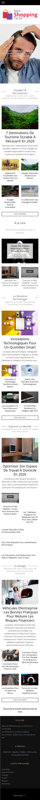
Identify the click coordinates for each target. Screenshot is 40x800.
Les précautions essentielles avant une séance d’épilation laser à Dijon (18, 556)
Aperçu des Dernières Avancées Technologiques (29, 381)
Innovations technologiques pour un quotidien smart (20, 343)
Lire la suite (20, 256)
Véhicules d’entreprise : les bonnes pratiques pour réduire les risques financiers (20, 614)
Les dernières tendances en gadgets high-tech (30, 408)
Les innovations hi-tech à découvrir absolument (10, 408)
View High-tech (20, 418)
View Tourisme (20, 214)
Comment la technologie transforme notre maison (10, 383)
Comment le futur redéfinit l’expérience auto (30, 690)
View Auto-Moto (20, 700)
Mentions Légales (10, 752)
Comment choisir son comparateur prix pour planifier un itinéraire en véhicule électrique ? (30, 658)
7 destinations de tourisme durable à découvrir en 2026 (20, 137)
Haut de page (18, 796)
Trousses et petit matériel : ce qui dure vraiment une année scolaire (10, 510)
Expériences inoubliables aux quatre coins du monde (10, 177)
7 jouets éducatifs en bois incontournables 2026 (13, 530)
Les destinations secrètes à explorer (16, 732)
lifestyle (4, 781)
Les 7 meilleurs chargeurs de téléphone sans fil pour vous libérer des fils (30, 517)
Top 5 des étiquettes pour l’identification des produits (19, 543)
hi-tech (4, 778)
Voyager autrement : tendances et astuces (29, 175)
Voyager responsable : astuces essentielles (10, 203)
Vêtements (6, 784)
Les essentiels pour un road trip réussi (10, 690)
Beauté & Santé (8, 772)
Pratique (5, 775)
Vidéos (23, 752)
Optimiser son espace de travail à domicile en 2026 (20, 470)
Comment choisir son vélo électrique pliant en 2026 (10, 666)
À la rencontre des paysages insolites (29, 200)
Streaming (6, 769)
